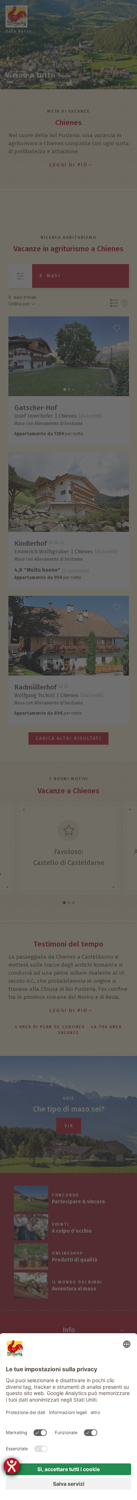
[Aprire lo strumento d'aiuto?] (12, 1466)
